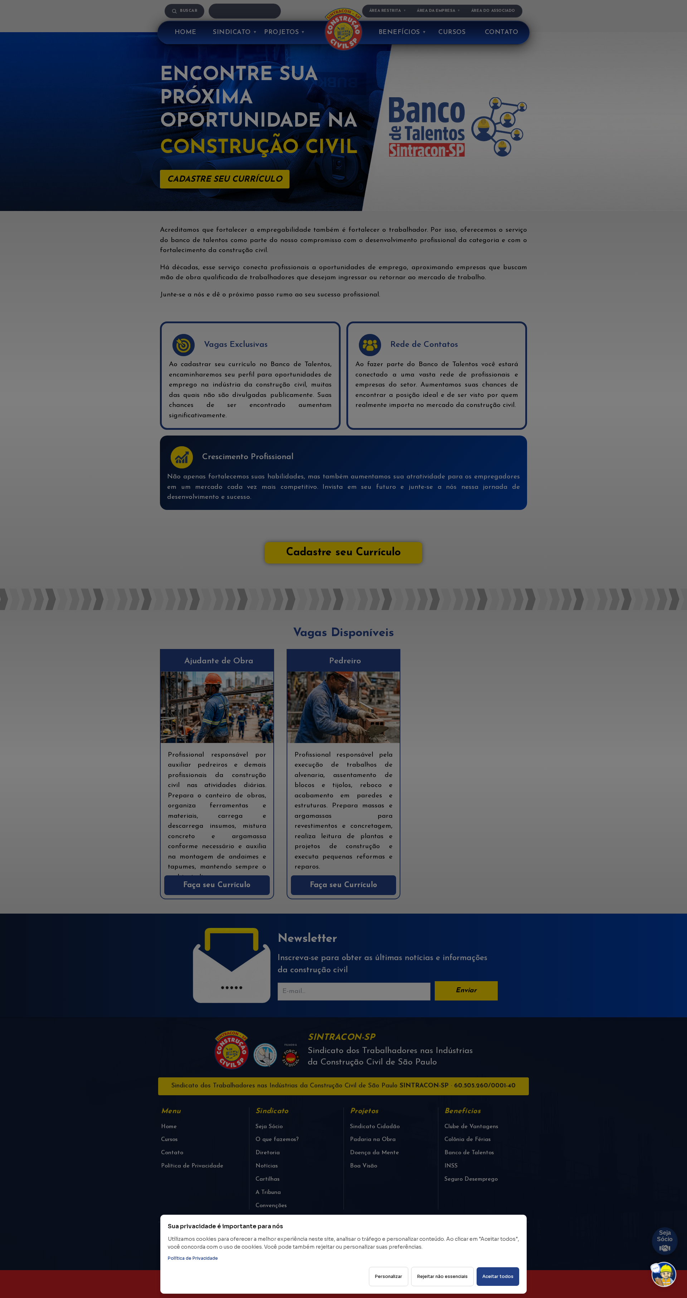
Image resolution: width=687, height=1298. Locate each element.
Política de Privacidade (193, 1258)
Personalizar (388, 1276)
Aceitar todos (497, 1276)
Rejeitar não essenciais (442, 1276)
